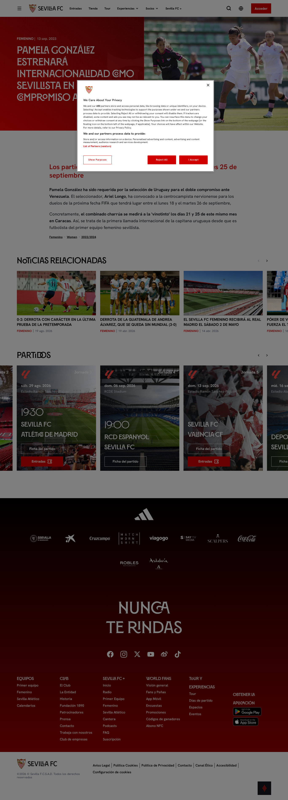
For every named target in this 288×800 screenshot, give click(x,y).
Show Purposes (97, 159)
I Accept (193, 159)
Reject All (162, 159)
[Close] (208, 85)
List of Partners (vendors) (97, 146)
